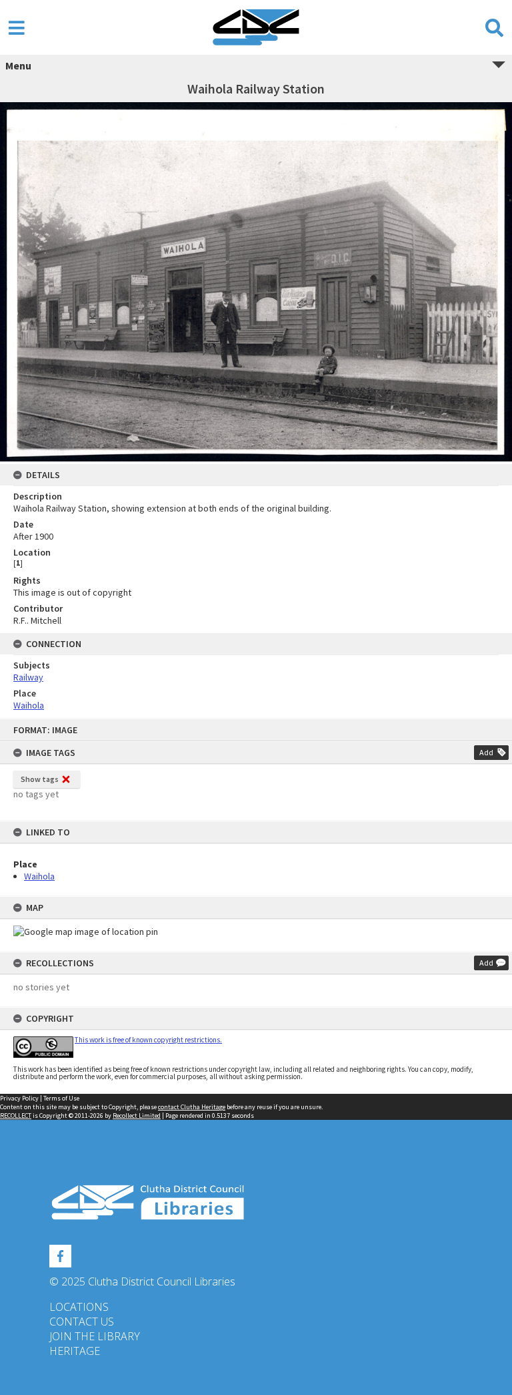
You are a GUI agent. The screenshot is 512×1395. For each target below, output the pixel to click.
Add (486, 752)
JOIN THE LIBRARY (94, 1336)
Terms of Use (61, 1098)
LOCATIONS (79, 1307)
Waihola (39, 876)
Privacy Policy (19, 1098)
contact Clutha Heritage (191, 1107)
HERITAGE (74, 1351)
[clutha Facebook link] (60, 1254)
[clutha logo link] (256, 1202)
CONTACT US (81, 1321)
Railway (28, 677)
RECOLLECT (15, 1115)
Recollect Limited (137, 1115)
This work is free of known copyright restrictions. (148, 1039)
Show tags (40, 779)
